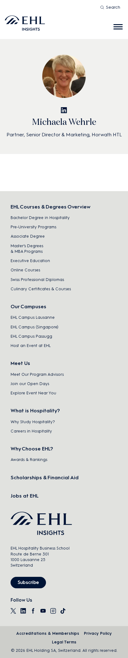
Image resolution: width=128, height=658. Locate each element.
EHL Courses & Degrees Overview (50, 207)
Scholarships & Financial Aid (45, 477)
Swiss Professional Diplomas (37, 279)
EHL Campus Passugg (31, 336)
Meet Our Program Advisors (37, 374)
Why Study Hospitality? (33, 421)
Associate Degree (28, 236)
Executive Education (30, 260)
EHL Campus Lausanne (33, 317)
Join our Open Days (30, 383)
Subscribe (28, 582)
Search (113, 7)
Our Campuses (28, 306)
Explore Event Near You (33, 393)
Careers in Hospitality (31, 431)
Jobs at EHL (25, 496)
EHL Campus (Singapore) (34, 327)
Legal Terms (64, 642)
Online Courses (25, 270)
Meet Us (20, 363)
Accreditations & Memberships (47, 633)
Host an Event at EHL (31, 345)
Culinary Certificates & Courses (41, 289)
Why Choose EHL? (32, 449)
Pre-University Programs (33, 227)
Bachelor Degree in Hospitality (40, 217)
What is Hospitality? (35, 411)
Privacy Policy (98, 633)
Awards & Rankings (29, 459)
